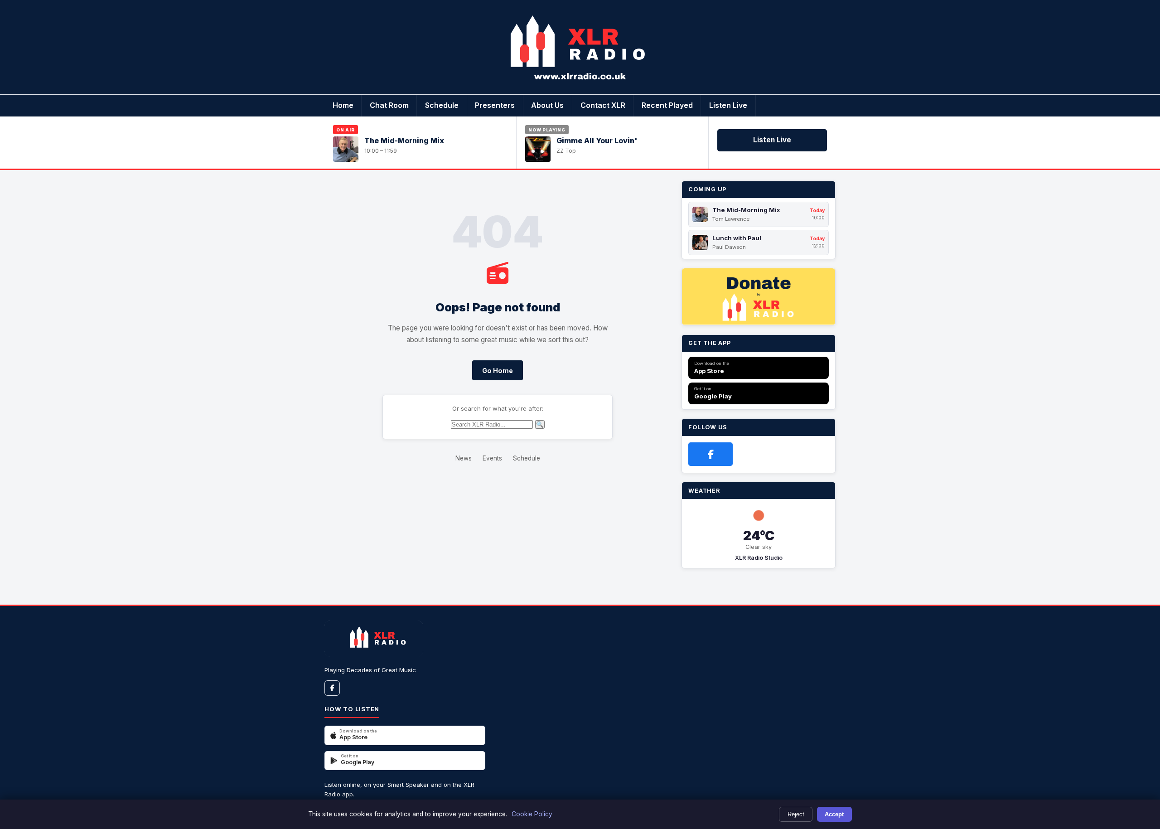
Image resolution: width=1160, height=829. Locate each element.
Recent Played (667, 105)
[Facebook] (710, 454)
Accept (834, 814)
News (463, 458)
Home (343, 105)
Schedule (442, 105)
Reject (796, 814)
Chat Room (389, 105)
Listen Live (728, 105)
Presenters (495, 105)
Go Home (497, 370)
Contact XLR (602, 105)
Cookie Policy (532, 814)
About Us (547, 105)
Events (492, 458)
